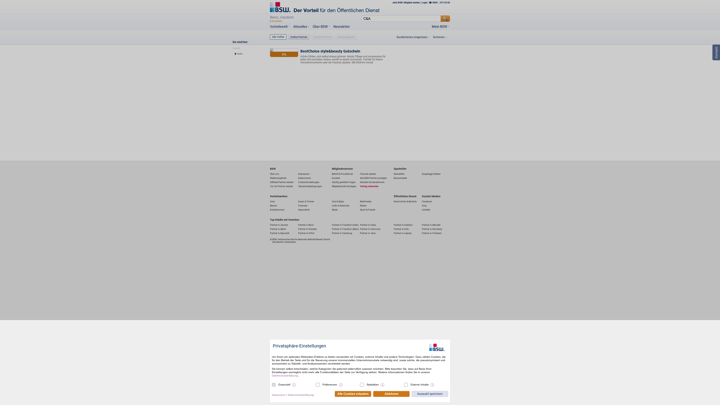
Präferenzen (329, 384)
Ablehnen (391, 393)
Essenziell (284, 384)
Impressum (278, 394)
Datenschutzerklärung (285, 375)
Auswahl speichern (430, 393)
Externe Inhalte (420, 384)
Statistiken (373, 384)
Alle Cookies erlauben (353, 393)
